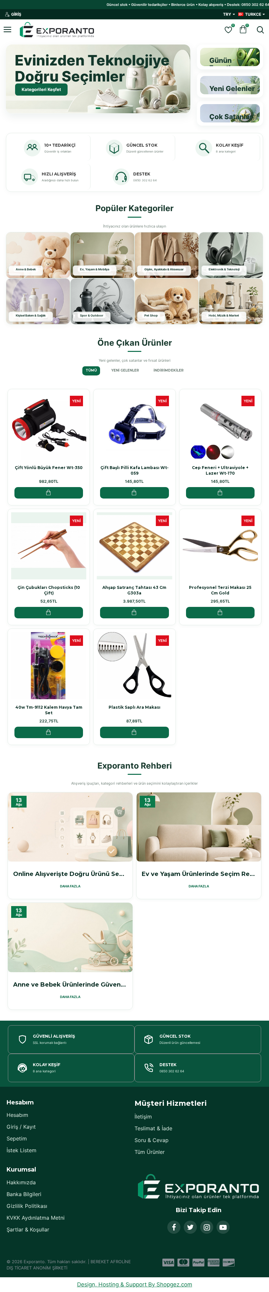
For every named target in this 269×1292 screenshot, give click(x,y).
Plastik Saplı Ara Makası (134, 707)
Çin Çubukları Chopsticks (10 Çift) (48, 590)
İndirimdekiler (169, 370)
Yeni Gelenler (125, 370)
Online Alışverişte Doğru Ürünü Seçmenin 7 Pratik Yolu (70, 874)
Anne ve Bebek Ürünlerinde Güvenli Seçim (70, 984)
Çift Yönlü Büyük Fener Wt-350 (49, 467)
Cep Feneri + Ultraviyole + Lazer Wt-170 (220, 470)
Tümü (91, 370)
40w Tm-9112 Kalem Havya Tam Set (48, 710)
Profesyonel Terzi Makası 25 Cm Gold (220, 590)
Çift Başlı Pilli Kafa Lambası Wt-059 (134, 470)
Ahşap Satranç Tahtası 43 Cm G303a (134, 590)
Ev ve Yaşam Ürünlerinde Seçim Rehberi (199, 874)
